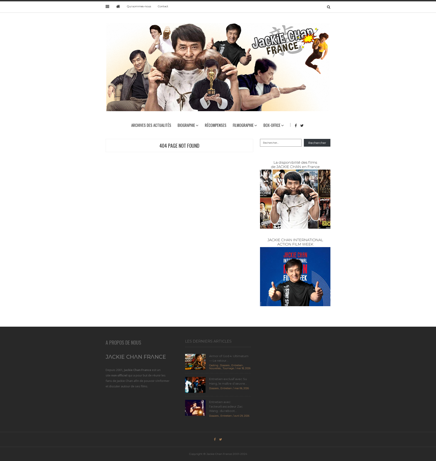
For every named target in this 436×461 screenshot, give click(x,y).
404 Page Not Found (179, 145)
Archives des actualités (151, 125)
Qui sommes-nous (139, 6)
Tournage (228, 368)
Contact (163, 6)
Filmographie (243, 125)
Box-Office (271, 125)
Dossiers (225, 365)
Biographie (186, 125)
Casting (213, 365)
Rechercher (317, 143)
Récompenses (215, 125)
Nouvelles (215, 368)
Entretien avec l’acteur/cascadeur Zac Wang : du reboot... (226, 406)
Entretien (237, 365)
